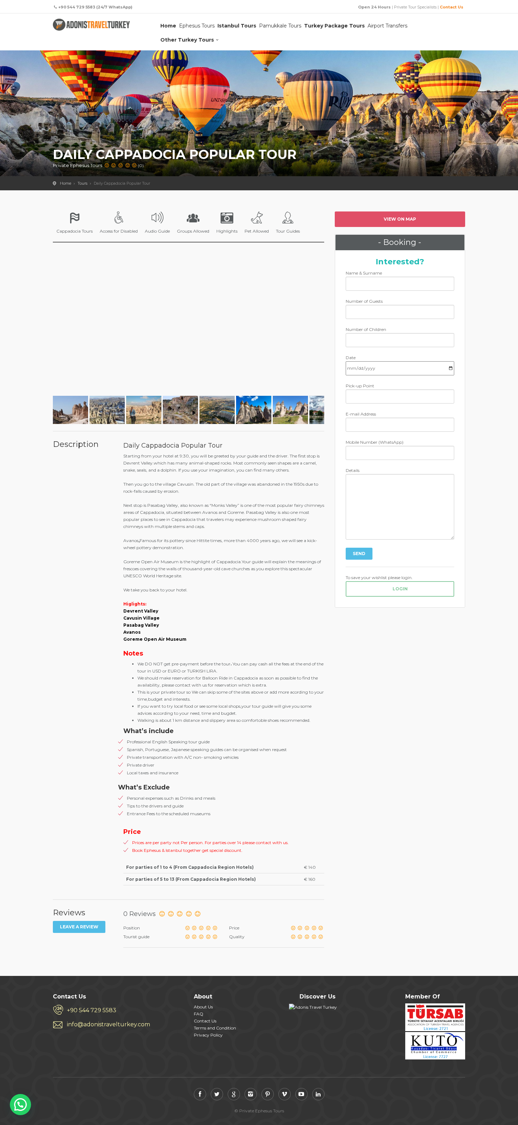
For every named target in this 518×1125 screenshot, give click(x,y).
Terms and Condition (215, 1028)
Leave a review (79, 926)
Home (168, 26)
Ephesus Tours (197, 26)
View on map (400, 219)
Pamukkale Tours (280, 26)
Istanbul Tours (236, 26)
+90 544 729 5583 (91, 1010)
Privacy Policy (208, 1035)
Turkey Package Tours (334, 26)
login (400, 588)
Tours (82, 183)
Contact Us (451, 7)
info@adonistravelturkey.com (108, 1024)
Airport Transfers (387, 26)
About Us (203, 1006)
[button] (20, 1104)
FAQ (198, 1013)
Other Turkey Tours (187, 40)
